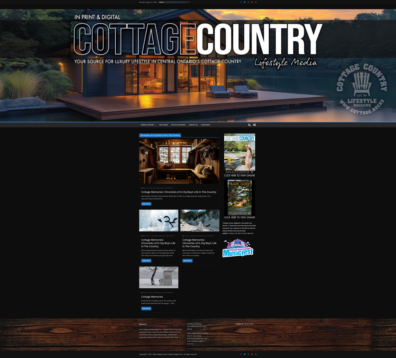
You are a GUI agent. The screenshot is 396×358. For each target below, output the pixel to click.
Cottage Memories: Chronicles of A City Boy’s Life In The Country (178, 192)
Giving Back (205, 125)
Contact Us (193, 125)
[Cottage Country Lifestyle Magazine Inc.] (198, 10)
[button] (155, 124)
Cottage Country (159, 188)
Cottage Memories (152, 296)
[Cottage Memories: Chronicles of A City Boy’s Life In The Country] (179, 161)
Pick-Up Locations (178, 125)
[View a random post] (254, 124)
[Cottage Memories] (158, 277)
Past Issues (163, 125)
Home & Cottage (147, 125)
